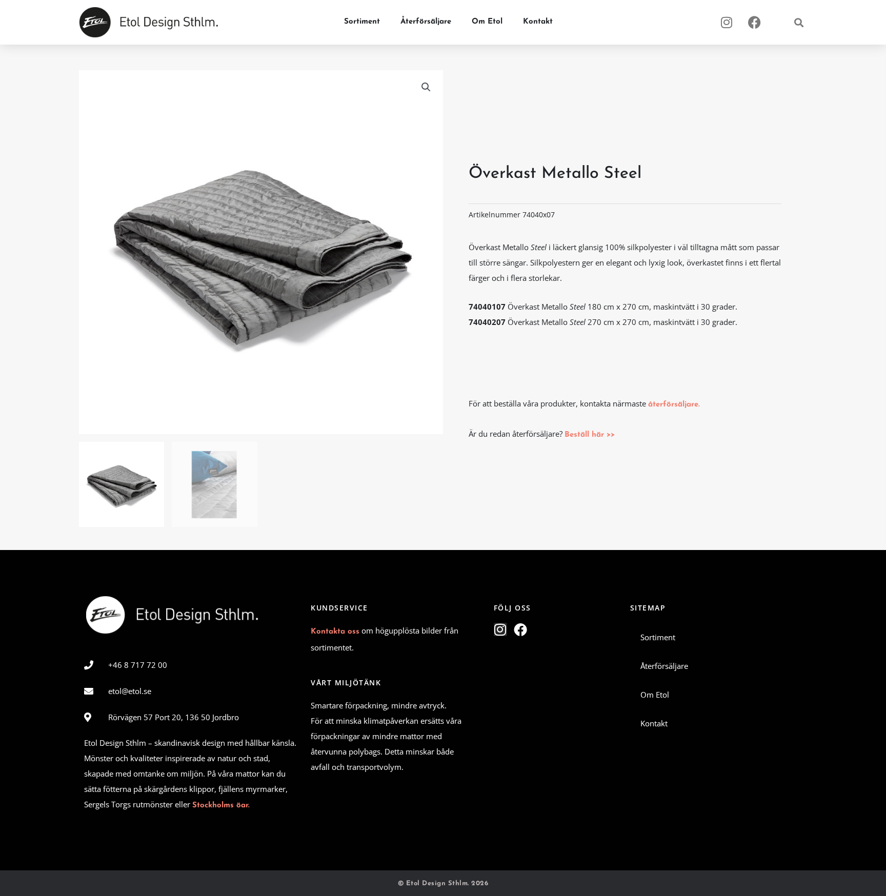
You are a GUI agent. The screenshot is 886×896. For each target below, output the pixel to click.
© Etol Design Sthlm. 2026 (443, 883)
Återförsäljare (425, 22)
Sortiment (362, 22)
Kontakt (538, 22)
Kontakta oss (335, 632)
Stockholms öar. (221, 805)
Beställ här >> (590, 435)
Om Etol (487, 22)
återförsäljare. (674, 405)
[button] (798, 22)
